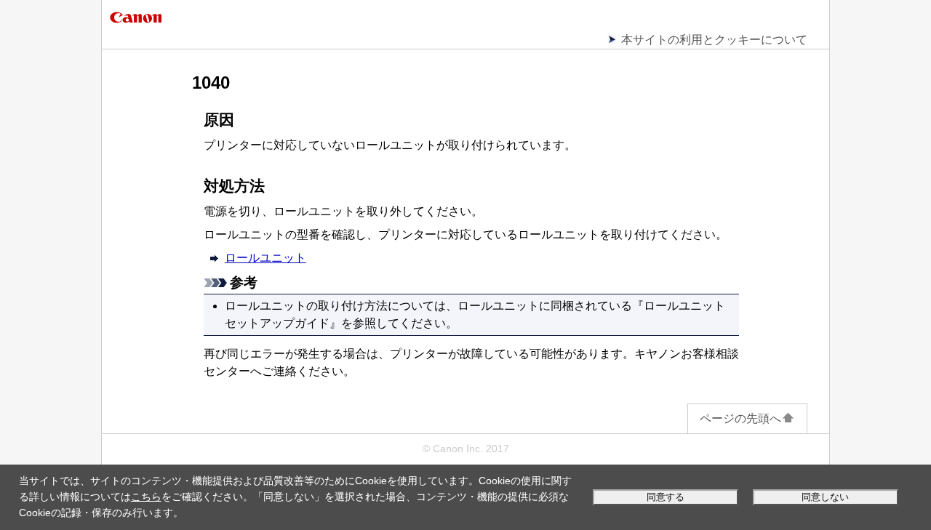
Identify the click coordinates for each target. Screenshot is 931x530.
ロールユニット (265, 258)
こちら (146, 496)
